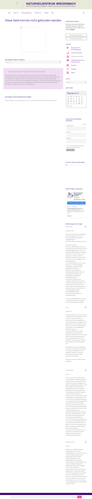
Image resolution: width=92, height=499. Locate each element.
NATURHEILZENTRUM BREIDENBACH (51, 3)
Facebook (73, 65)
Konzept (72, 29)
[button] (19, 13)
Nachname (68, 138)
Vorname (68, 132)
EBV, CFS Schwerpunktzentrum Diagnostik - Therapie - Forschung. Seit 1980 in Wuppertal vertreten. (50, 6)
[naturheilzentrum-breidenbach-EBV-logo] (19, 4)
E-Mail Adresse (70, 125)
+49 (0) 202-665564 (76, 53)
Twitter (73, 72)
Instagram (74, 69)
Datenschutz (73, 497)
